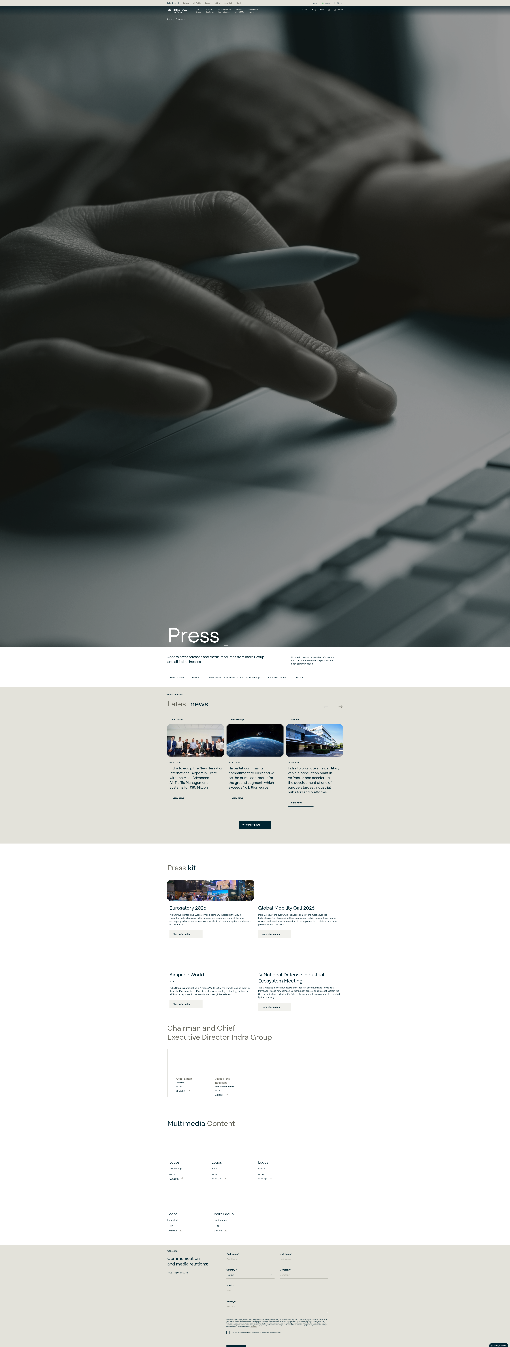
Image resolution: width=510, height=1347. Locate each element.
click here (254, 1327)
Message (231, 1301)
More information (182, 934)
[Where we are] (329, 11)
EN (338, 3)
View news (178, 798)
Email (229, 1285)
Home (169, 19)
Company (285, 1269)
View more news (251, 824)
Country (230, 1269)
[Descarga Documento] (188, 1091)
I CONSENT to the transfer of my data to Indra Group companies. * (256, 1333)
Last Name (285, 1254)
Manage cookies (500, 1345)
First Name (232, 1254)
